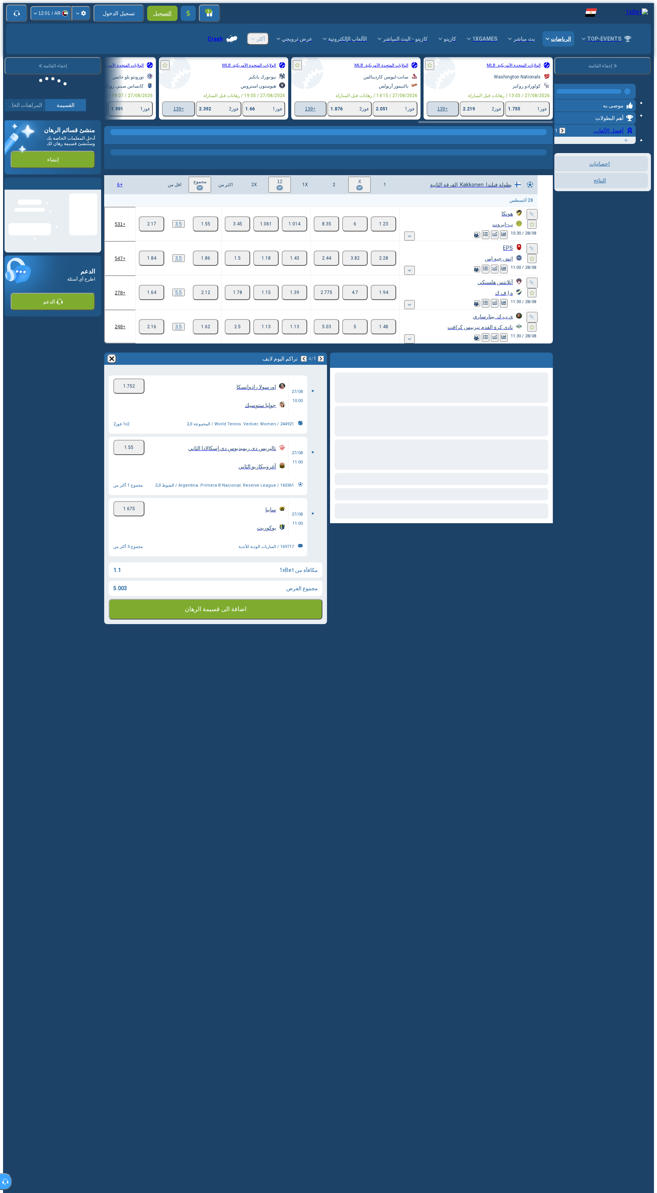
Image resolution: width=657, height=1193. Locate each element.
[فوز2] (326, 224)
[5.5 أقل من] (151, 292)
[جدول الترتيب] (485, 234)
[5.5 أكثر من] (205, 292)
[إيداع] (188, 13)
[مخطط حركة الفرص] (494, 234)
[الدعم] (16, 13)
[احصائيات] (504, 234)
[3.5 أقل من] (151, 224)
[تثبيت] (532, 214)
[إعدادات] (80, 13)
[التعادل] (355, 224)
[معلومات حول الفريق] (477, 235)
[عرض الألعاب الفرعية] (409, 236)
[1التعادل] (294, 224)
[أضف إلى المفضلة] (429, 65)
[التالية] (304, 359)
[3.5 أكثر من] (205, 224)
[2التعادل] (237, 224)
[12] (266, 224)
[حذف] (111, 358)
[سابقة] (562, 128)
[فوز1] (383, 224)
